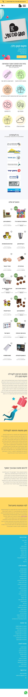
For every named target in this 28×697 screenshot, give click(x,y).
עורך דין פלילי (24, 552)
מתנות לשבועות (23, 654)
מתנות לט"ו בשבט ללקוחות (21, 628)
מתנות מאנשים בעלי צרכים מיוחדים (19, 618)
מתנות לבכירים (23, 586)
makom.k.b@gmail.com (21, 675)
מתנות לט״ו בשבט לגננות (21, 639)
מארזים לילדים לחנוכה (22, 617)
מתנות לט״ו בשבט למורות (21, 637)
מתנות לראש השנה (23, 666)
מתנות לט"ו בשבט (23, 649)
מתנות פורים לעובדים (22, 584)
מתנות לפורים (24, 656)
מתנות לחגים (24, 546)
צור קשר (25, 561)
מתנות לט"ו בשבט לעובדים (21, 634)
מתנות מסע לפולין (23, 605)
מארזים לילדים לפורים (22, 580)
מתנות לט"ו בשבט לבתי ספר (21, 632)
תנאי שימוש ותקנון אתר (22, 557)
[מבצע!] (20, 281)
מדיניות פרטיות (23, 556)
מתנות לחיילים (24, 590)
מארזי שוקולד (24, 597)
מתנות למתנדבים (23, 571)
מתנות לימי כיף (23, 572)
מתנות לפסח (24, 516)
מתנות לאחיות (24, 601)
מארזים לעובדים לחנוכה (22, 615)
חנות (26, 544)
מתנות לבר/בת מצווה (22, 607)
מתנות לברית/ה (23, 613)
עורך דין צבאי (24, 554)
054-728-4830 (23, 673)
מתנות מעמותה (23, 578)
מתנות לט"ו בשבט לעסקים (21, 626)
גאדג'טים (25, 603)
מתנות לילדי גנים (23, 592)
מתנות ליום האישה (23, 652)
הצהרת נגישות (24, 550)
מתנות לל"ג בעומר (23, 658)
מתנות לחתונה (24, 609)
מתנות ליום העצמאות (22, 662)
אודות (25, 542)
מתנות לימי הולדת (23, 611)
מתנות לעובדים (23, 569)
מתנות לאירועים (23, 548)
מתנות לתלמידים (23, 576)
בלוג (26, 559)
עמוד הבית (24, 540)
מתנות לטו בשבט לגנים (22, 630)
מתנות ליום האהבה (23, 650)
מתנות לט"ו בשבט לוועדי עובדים (20, 635)
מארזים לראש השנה (22, 599)
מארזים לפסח (24, 595)
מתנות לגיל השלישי (23, 588)
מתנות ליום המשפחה (22, 660)
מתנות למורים (24, 574)
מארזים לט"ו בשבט (23, 582)
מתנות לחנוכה (24, 647)
